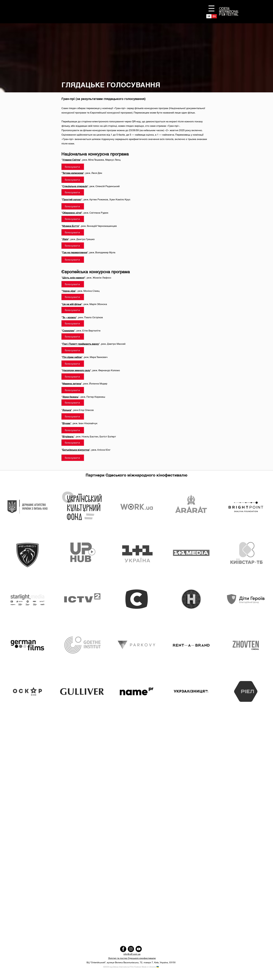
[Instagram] (131, 949)
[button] (211, 8)
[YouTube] (139, 949)
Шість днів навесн (73, 277)
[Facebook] (123, 949)
